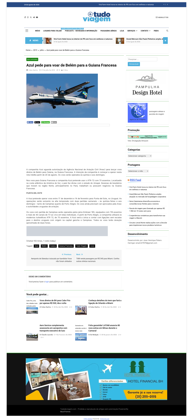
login (47, 282)
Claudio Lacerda (47, 335)
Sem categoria (32, 59)
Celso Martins (33, 70)
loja (122, 31)
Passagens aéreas (109, 31)
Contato (144, 31)
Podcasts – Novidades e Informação (81, 31)
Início (37, 31)
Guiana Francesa (66, 246)
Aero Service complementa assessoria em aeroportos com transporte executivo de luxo (53, 328)
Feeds (156, 31)
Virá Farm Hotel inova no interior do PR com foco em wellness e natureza (126, 5)
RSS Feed (135, 180)
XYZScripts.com (104, 419)
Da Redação (94, 335)
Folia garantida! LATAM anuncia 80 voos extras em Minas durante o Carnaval (104, 328)
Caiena (53, 246)
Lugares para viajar (53, 30)
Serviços (131, 31)
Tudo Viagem (81, 246)
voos (92, 246)
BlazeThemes (65, 412)
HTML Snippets (88, 419)
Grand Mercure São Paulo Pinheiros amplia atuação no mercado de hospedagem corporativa (144, 39)
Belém (44, 246)
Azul (36, 246)
